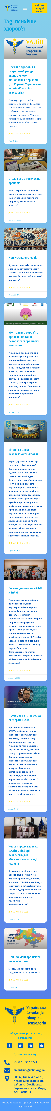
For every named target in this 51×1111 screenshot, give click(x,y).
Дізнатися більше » (19, 133)
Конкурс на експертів (22, 257)
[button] (25, 8)
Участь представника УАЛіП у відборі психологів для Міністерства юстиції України (23, 854)
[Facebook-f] (9, 1045)
